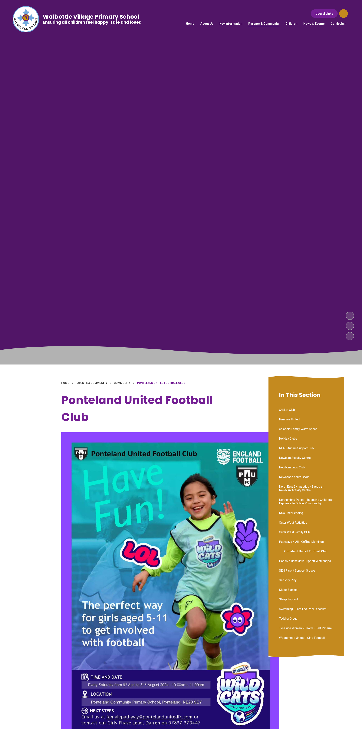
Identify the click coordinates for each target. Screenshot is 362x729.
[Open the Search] (343, 13)
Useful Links (324, 13)
